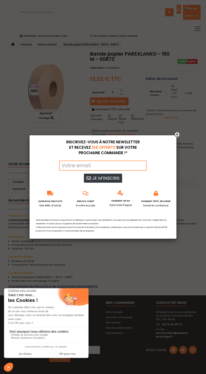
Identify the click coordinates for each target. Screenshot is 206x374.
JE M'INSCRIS (105, 178)
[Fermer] (177, 134)
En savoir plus (53, 223)
